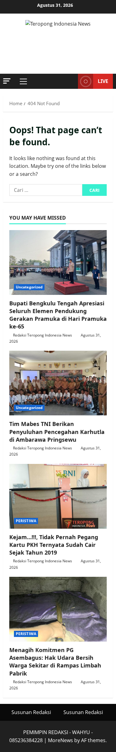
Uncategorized (29, 287)
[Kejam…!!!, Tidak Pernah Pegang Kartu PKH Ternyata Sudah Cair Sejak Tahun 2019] (58, 496)
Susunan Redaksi (31, 712)
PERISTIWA (26, 520)
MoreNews (60, 740)
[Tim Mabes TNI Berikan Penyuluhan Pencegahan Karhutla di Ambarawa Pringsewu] (58, 383)
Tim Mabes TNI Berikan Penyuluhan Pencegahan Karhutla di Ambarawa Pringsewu (57, 431)
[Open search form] (70, 81)
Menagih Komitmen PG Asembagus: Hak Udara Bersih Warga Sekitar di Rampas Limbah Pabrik (55, 661)
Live (103, 81)
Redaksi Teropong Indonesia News (42, 335)
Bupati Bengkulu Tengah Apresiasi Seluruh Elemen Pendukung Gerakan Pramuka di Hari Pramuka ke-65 (58, 315)
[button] (7, 81)
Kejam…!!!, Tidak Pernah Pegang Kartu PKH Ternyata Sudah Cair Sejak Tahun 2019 (53, 544)
